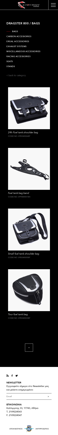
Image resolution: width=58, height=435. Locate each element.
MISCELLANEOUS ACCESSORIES (23, 51)
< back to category (16, 75)
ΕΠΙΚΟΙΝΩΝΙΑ (14, 404)
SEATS (9, 61)
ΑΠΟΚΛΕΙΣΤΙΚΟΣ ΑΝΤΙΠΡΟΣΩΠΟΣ (29, 429)
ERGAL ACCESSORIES (17, 41)
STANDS (10, 66)
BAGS (15, 31)
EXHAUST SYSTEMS (16, 46)
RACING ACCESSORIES (18, 56)
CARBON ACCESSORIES (18, 36)
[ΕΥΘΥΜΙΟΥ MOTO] (29, 5)
